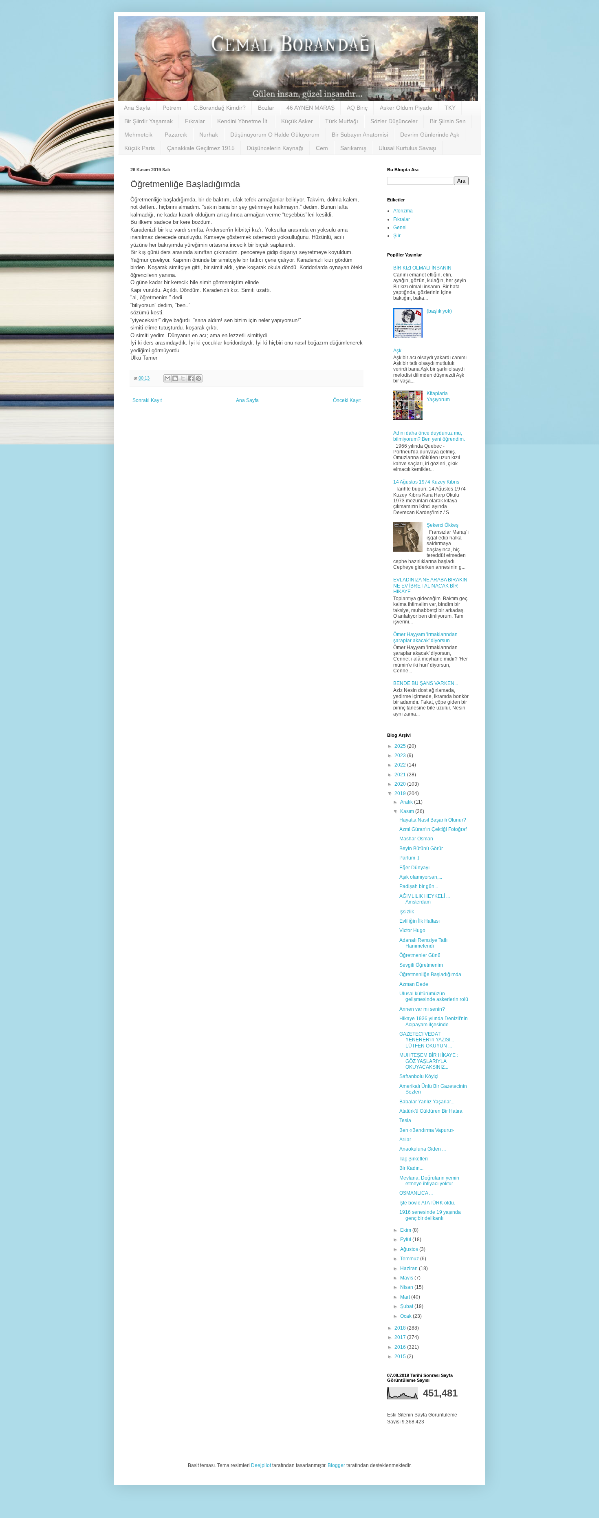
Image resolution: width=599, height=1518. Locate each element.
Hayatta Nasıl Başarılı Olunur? (432, 820)
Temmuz (410, 1259)
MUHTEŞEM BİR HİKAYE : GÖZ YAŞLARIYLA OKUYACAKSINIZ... (428, 1061)
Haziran (409, 1268)
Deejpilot (261, 1465)
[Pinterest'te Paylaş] (198, 378)
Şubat (407, 1306)
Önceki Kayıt (347, 400)
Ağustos (409, 1249)
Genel (400, 227)
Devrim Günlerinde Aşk (429, 134)
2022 (400, 765)
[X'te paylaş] (183, 378)
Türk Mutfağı (341, 121)
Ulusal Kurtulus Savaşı (407, 148)
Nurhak (208, 134)
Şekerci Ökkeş (442, 525)
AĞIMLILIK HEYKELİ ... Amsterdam (424, 899)
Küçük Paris (139, 148)
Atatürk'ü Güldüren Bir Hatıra (430, 1111)
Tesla (405, 1120)
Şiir (397, 236)
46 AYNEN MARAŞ (310, 107)
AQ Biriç (357, 107)
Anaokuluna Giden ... (422, 1149)
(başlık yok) (439, 311)
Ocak (406, 1316)
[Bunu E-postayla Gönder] (167, 378)
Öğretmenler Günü (419, 955)
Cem (322, 148)
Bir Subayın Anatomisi (360, 134)
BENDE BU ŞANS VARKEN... (425, 683)
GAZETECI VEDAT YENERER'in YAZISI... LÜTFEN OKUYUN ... (426, 1040)
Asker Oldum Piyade (406, 107)
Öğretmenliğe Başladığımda (430, 974)
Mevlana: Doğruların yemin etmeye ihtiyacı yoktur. (429, 1181)
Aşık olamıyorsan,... (420, 877)
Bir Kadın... (411, 1168)
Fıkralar (195, 121)
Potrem (172, 107)
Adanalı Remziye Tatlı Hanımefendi (423, 943)
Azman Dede (413, 984)
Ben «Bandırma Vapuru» (426, 1130)
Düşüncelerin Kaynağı (275, 148)
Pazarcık (176, 134)
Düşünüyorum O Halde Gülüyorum (274, 134)
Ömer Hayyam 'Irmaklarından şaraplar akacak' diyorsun (425, 637)
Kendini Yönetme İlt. (243, 121)
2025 (400, 746)
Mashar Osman (416, 839)
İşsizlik (406, 912)
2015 (400, 1356)
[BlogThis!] (175, 378)
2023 (400, 755)
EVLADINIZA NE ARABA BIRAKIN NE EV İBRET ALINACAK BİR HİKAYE (430, 585)
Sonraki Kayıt (147, 400)
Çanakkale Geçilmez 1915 (201, 148)
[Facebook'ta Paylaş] (191, 378)
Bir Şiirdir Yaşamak (148, 121)
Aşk (397, 351)
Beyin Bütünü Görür (421, 848)
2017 (400, 1337)
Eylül (406, 1239)
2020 (400, 784)
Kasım (407, 811)
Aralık (407, 802)
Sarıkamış (353, 148)
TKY (450, 107)
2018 (400, 1328)
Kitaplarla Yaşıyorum (438, 396)
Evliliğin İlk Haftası (419, 921)
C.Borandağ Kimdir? (220, 107)
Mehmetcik (138, 134)
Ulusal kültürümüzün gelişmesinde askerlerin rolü (433, 996)
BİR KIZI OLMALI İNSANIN (422, 268)
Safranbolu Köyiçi (418, 1076)
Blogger (336, 1465)
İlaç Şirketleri (413, 1159)
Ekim (406, 1230)
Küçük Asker (297, 121)
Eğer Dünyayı (414, 868)
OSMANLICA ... (416, 1193)
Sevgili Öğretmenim (421, 965)
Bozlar (266, 107)
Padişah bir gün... (418, 886)
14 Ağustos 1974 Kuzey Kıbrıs (426, 482)
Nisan (407, 1287)
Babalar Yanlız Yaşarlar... (426, 1102)
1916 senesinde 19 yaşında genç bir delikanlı (430, 1215)
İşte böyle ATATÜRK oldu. (427, 1203)
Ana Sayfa (137, 107)
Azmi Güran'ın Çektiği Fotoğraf (433, 829)
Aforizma (403, 211)
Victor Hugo (412, 930)
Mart (405, 1297)
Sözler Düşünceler (394, 121)
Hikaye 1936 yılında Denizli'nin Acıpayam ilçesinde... (433, 1021)
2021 (400, 775)
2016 (400, 1347)
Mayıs (407, 1278)
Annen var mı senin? (422, 1009)
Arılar (405, 1139)
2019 (400, 793)
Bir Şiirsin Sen (448, 121)
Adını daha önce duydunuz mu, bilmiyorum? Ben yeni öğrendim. (429, 436)
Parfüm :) (409, 858)
